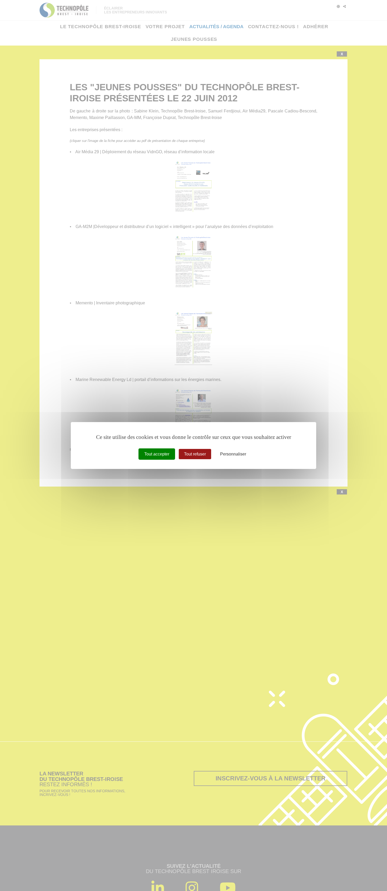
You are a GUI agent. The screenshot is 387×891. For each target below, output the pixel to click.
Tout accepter (156, 454)
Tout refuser (195, 454)
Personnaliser (233, 454)
